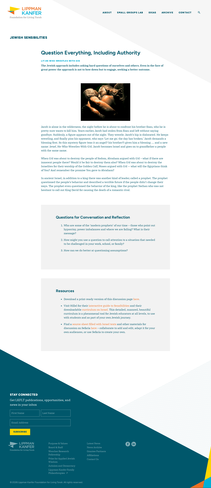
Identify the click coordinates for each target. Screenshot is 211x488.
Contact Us (93, 459)
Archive (167, 12)
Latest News (93, 443)
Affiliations (93, 455)
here (136, 299)
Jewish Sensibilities (28, 38)
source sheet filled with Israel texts (94, 324)
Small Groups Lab (130, 12)
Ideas (152, 12)
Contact (185, 12)
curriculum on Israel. (95, 309)
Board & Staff (55, 447)
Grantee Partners (96, 451)
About (107, 12)
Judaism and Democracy (61, 465)
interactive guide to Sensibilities (109, 305)
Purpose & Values (58, 443)
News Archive (94, 447)
